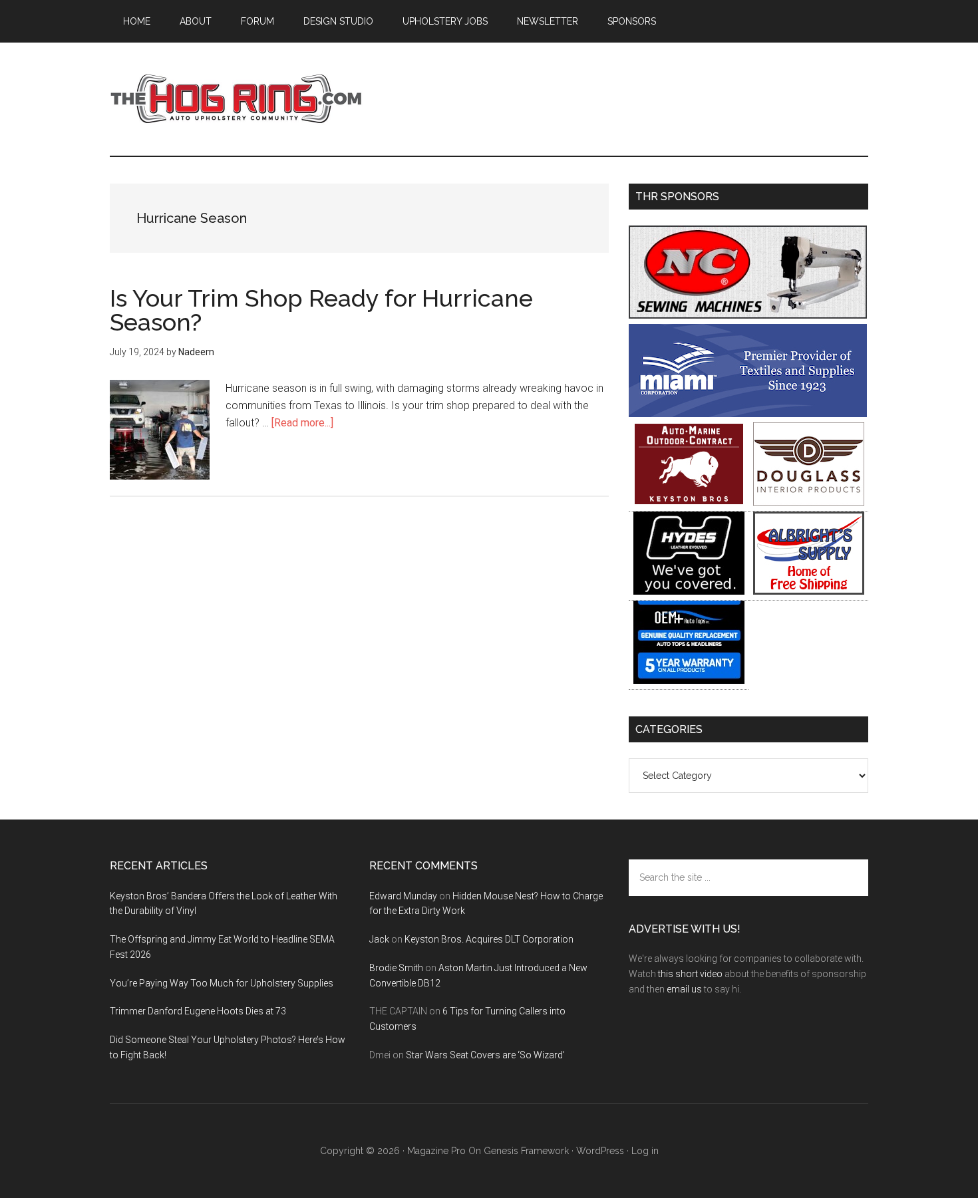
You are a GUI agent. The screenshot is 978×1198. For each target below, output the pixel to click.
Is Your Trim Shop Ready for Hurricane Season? (321, 310)
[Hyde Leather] (688, 591)
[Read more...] (302, 422)
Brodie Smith (396, 968)
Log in (645, 1150)
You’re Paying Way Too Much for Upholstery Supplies (221, 983)
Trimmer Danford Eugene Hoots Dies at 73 (198, 1011)
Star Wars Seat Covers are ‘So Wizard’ (485, 1055)
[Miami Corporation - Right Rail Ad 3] (748, 413)
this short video (690, 974)
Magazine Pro (436, 1150)
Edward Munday (403, 896)
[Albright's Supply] (808, 591)
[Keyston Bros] (688, 502)
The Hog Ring (236, 99)
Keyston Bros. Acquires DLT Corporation (489, 939)
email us (684, 989)
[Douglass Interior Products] (808, 502)
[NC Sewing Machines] (748, 315)
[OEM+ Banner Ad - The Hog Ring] (688, 680)
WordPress (600, 1150)
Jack (379, 939)
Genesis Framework (526, 1150)
